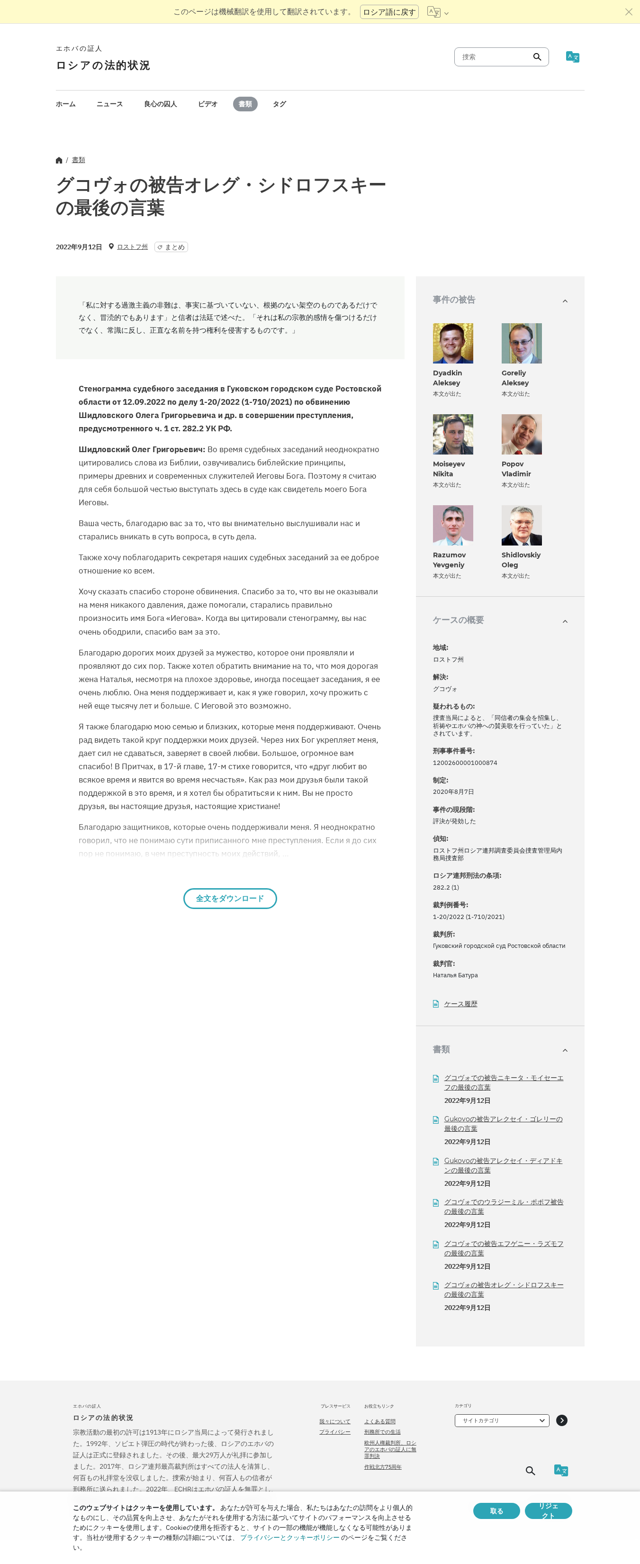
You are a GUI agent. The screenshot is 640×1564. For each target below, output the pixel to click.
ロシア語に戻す (389, 12)
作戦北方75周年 (383, 1467)
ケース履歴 (461, 1004)
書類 (245, 104)
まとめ (175, 247)
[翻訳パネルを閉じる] (629, 12)
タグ (279, 104)
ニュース (110, 104)
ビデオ (208, 104)
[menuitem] (65, 104)
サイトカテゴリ (481, 1420)
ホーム (66, 104)
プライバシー (335, 1431)
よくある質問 (380, 1421)
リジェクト (549, 1511)
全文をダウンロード (230, 898)
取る (497, 1511)
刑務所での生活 (382, 1431)
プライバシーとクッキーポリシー (290, 1537)
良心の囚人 (160, 104)
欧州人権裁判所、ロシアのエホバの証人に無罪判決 (390, 1449)
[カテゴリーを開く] (562, 1420)
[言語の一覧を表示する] (438, 12)
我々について (335, 1421)
